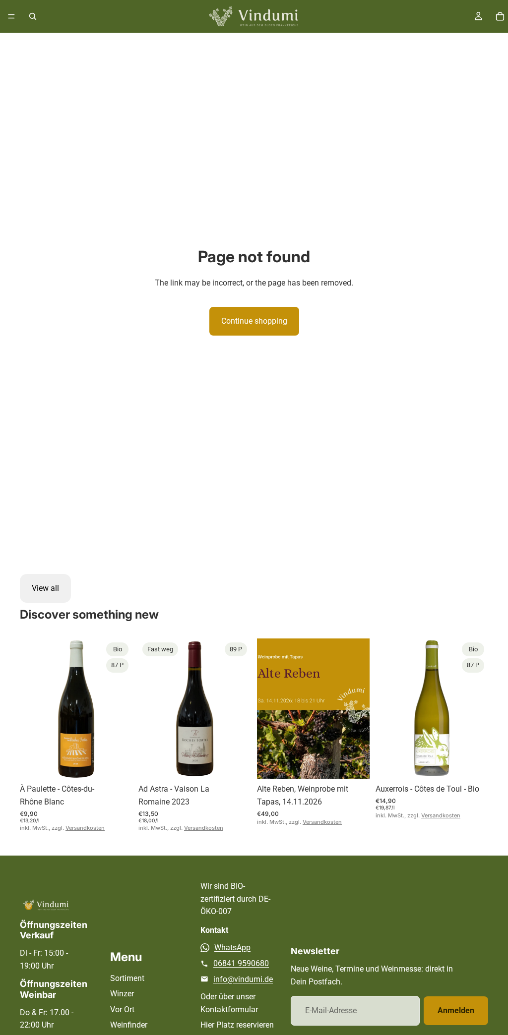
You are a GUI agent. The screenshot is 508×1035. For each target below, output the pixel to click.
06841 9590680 (241, 963)
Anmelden (456, 1010)
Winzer (122, 993)
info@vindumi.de (243, 979)
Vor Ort (122, 1009)
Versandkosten (85, 827)
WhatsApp (232, 947)
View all (45, 588)
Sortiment (127, 978)
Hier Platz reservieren (237, 1025)
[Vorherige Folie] (31, 708)
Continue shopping (254, 321)
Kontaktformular (229, 1009)
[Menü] (11, 16)
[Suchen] (33, 16)
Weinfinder (128, 1025)
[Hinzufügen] (117, 764)
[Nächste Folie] (121, 708)
